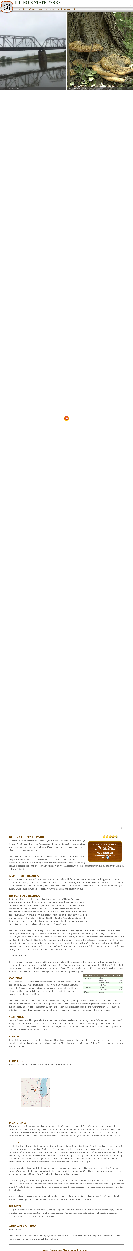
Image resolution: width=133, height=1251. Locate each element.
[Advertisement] (31, 829)
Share (129, 5)
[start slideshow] (66, 418)
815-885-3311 (108, 853)
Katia (17, 88)
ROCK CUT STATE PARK (105, 845)
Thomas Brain (86, 88)
